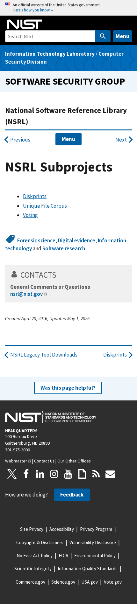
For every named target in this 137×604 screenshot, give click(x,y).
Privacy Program (96, 529)
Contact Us (44, 461)
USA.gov (89, 582)
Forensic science (36, 240)
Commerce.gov (30, 582)
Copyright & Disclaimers (39, 542)
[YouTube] (68, 474)
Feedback (71, 494)
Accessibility (61, 529)
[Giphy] (82, 474)
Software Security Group (65, 81)
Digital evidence (76, 240)
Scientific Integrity (33, 569)
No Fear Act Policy (35, 555)
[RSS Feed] (96, 474)
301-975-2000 (17, 450)
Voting (30, 215)
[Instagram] (54, 474)
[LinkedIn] (40, 474)
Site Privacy (31, 529)
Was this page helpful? (68, 387)
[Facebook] (26, 474)
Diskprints (35, 196)
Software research (63, 248)
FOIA (63, 555)
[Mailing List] (110, 474)
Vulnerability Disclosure (92, 542)
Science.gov (63, 582)
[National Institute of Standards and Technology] (50, 417)
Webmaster (16, 461)
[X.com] (12, 474)
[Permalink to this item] (60, 274)
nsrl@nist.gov (26, 293)
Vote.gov (113, 582)
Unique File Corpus (45, 205)
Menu (122, 36)
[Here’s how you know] (68, 8)
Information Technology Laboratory (50, 53)
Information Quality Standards (88, 569)
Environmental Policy (95, 555)
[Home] (24, 24)
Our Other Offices (74, 461)
